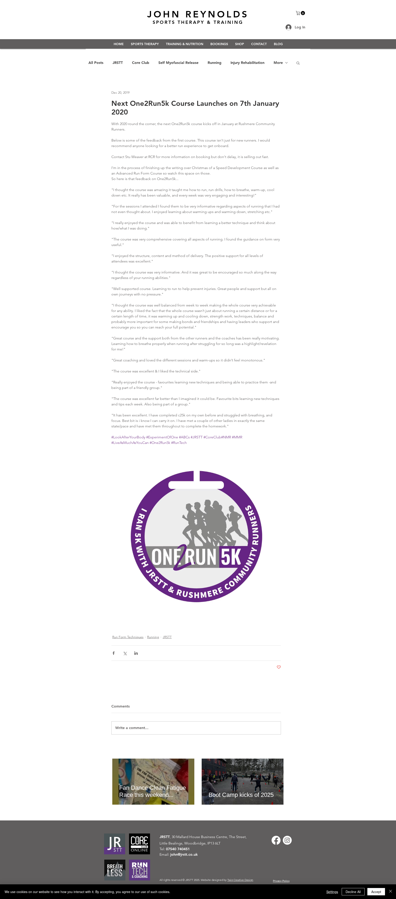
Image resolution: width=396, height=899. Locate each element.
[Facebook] (276, 840)
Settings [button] (332, 891)
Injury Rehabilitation (247, 62)
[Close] (390, 891)
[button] (301, 13)
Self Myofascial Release (178, 62)
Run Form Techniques (127, 637)
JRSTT (118, 62)
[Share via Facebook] (113, 653)
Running (214, 62)
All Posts (95, 62)
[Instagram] (287, 840)
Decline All (353, 891)
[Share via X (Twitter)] (125, 653)
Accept (376, 891)
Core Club (140, 62)
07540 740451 (178, 849)
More (278, 62)
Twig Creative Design (240, 880)
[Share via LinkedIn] (136, 653)
